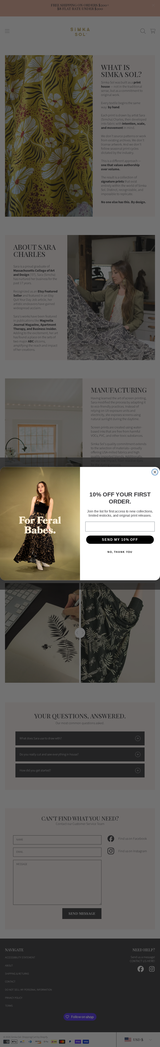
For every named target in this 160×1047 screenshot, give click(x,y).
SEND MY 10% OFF (120, 539)
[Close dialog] (155, 472)
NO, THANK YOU (120, 552)
